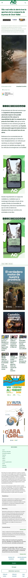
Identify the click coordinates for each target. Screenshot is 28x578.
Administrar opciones (14, 571)
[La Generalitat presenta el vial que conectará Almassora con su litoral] (23, 336)
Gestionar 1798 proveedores (11, 558)
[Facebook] (10, 106)
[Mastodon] (16, 106)
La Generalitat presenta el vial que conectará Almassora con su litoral (22, 343)
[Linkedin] (20, 106)
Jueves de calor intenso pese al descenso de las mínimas (22, 359)
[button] (26, 469)
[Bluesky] (18, 106)
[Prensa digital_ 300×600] (14, 421)
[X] (12, 106)
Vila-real (10, 263)
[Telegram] (14, 106)
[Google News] (4, 106)
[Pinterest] (24, 106)
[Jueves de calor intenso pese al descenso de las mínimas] (23, 354)
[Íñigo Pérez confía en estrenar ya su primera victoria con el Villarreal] (14, 336)
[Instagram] (8, 106)
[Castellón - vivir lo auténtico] (14, 20)
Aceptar (14, 563)
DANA (6, 263)
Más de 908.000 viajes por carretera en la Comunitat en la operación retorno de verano (4, 363)
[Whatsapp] (6, 106)
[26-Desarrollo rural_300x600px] (14, 309)
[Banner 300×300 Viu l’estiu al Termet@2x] (14, 385)
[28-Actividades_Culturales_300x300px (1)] (14, 333)
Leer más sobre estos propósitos (22, 558)
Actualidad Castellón (21, 86)
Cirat (3, 263)
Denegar (14, 567)
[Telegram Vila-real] (14, 194)
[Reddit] (22, 106)
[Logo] (13, 2)
